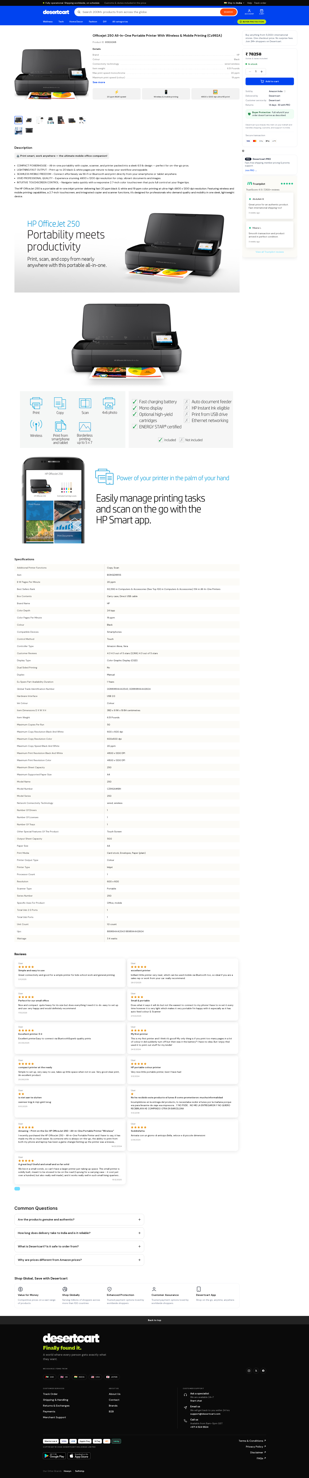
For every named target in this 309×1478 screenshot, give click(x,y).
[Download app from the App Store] (79, 1456)
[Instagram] (249, 1371)
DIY (105, 21)
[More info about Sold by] (284, 91)
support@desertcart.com (205, 1413)
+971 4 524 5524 (199, 1426)
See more (99, 82)
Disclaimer (258, 1452)
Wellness (48, 21)
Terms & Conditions (252, 1441)
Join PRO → (251, 170)
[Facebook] (263, 1371)
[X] (256, 1371)
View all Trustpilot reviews (270, 251)
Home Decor (76, 21)
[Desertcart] (56, 12)
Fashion (93, 21)
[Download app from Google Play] (54, 1456)
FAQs (261, 1458)
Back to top (154, 1320)
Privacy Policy (256, 1446)
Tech (61, 21)
